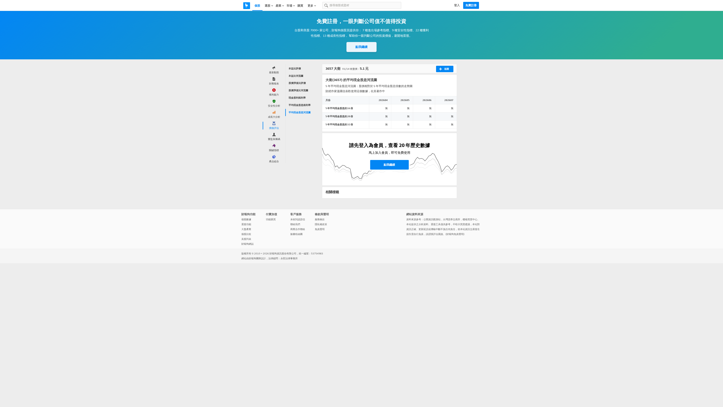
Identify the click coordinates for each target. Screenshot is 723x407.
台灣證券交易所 (451, 219)
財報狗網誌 (247, 244)
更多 (310, 5)
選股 (267, 5)
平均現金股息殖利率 (300, 105)
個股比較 (246, 234)
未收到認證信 (297, 219)
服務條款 (320, 219)
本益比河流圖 (296, 75)
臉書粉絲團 (296, 234)
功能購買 (271, 219)
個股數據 (246, 219)
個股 (257, 5)
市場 (289, 5)
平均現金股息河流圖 (300, 112)
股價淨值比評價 (297, 83)
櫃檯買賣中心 (470, 219)
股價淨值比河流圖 (298, 90)
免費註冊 (471, 5)
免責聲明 (320, 229)
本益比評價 (295, 68)
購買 (300, 5)
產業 (278, 5)
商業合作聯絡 (297, 229)
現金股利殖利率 (297, 97)
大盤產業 (246, 229)
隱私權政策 (321, 224)
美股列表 (246, 239)
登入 (457, 5)
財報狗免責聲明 (455, 234)
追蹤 (446, 68)
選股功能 (246, 224)
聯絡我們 (295, 224)
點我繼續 (361, 47)
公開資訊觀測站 (432, 219)
